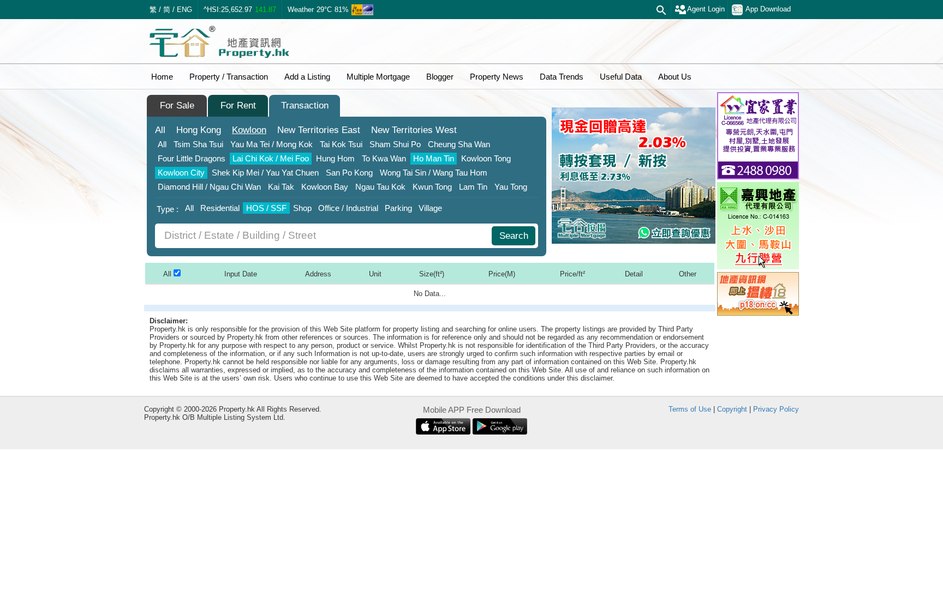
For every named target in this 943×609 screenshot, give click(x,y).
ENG (184, 9)
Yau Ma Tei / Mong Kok (271, 144)
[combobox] (325, 236)
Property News (496, 76)
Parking (398, 208)
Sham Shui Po (395, 144)
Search (513, 236)
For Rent (238, 105)
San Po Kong (349, 172)
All (160, 130)
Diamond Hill (209, 186)
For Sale (177, 105)
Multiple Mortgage (378, 76)
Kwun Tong (432, 186)
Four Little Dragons (191, 158)
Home (162, 76)
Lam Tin (473, 186)
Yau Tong (510, 186)
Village (430, 208)
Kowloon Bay (324, 186)
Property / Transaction (228, 76)
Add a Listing (307, 76)
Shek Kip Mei (265, 172)
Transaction (305, 105)
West (414, 130)
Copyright (732, 409)
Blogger (439, 76)
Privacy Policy (776, 409)
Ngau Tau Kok (380, 186)
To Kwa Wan (384, 158)
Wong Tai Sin (433, 172)
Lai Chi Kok (270, 158)
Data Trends (561, 76)
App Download (768, 9)
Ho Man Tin (433, 158)
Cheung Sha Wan (459, 144)
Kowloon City (181, 172)
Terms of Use (690, 409)
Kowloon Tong (486, 158)
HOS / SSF (266, 208)
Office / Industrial (348, 208)
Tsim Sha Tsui (198, 144)
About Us (674, 76)
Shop (302, 208)
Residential (220, 208)
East (318, 130)
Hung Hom (335, 158)
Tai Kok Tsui (341, 144)
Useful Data (621, 76)
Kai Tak (281, 186)
